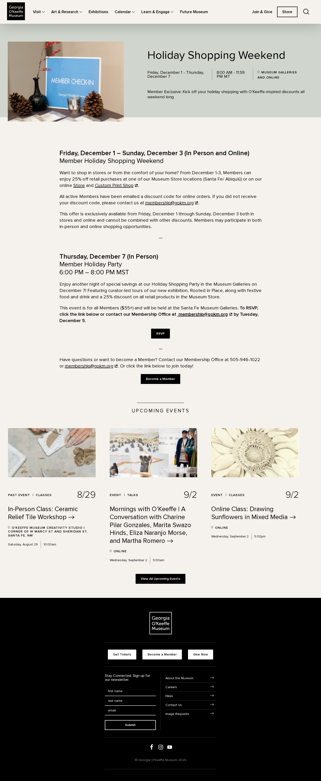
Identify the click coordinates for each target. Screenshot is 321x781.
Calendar (123, 11)
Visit (37, 11)
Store (287, 11)
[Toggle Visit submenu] (43, 12)
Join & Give (262, 11)
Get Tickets (122, 654)
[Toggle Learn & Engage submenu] (172, 12)
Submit (130, 725)
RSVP (160, 333)
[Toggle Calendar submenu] (133, 12)
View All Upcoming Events (160, 579)
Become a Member (160, 379)
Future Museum (194, 11)
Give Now (200, 654)
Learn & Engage (155, 11)
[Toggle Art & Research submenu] (80, 12)
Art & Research (64, 11)
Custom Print (114, 185)
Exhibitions (98, 11)
